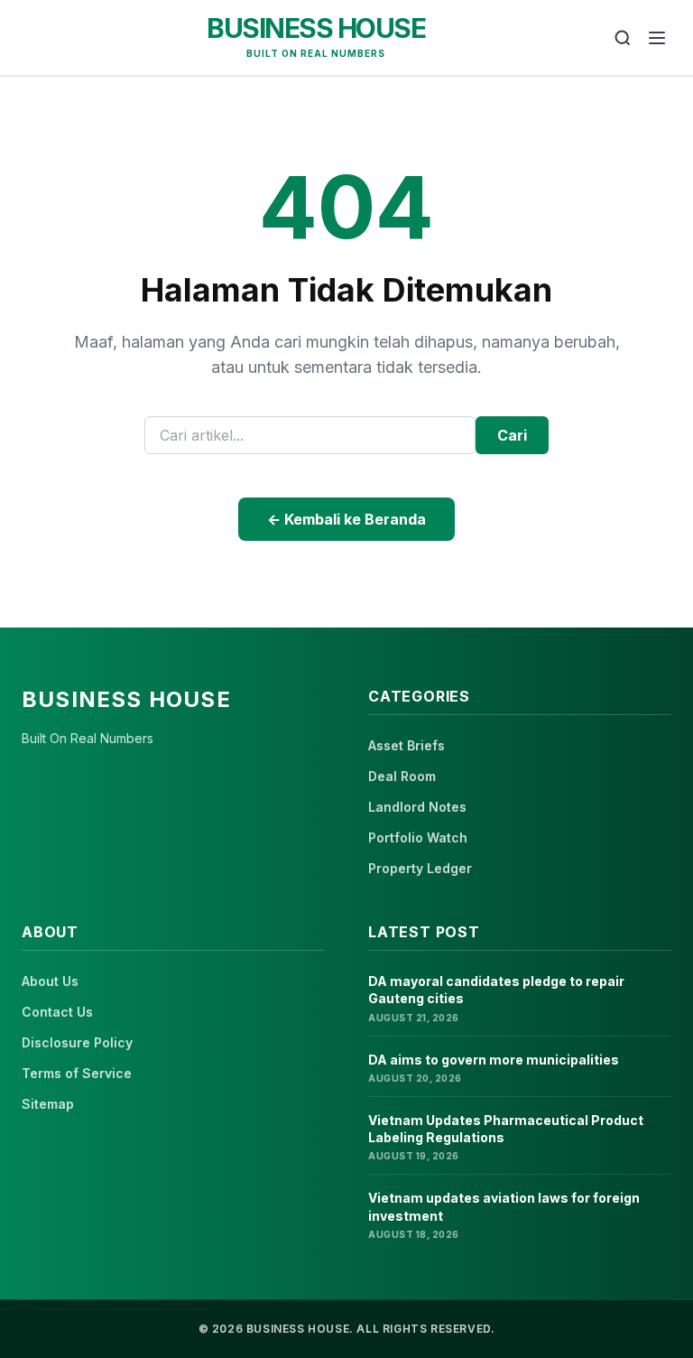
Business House (316, 28)
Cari (512, 435)
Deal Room (402, 776)
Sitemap (48, 1104)
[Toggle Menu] (656, 37)
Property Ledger (420, 868)
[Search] (622, 38)
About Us (50, 981)
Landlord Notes (417, 806)
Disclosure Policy (77, 1042)
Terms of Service (77, 1073)
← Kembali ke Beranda (346, 519)
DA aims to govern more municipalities (493, 1059)
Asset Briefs (406, 745)
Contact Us (57, 1011)
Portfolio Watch (417, 837)
